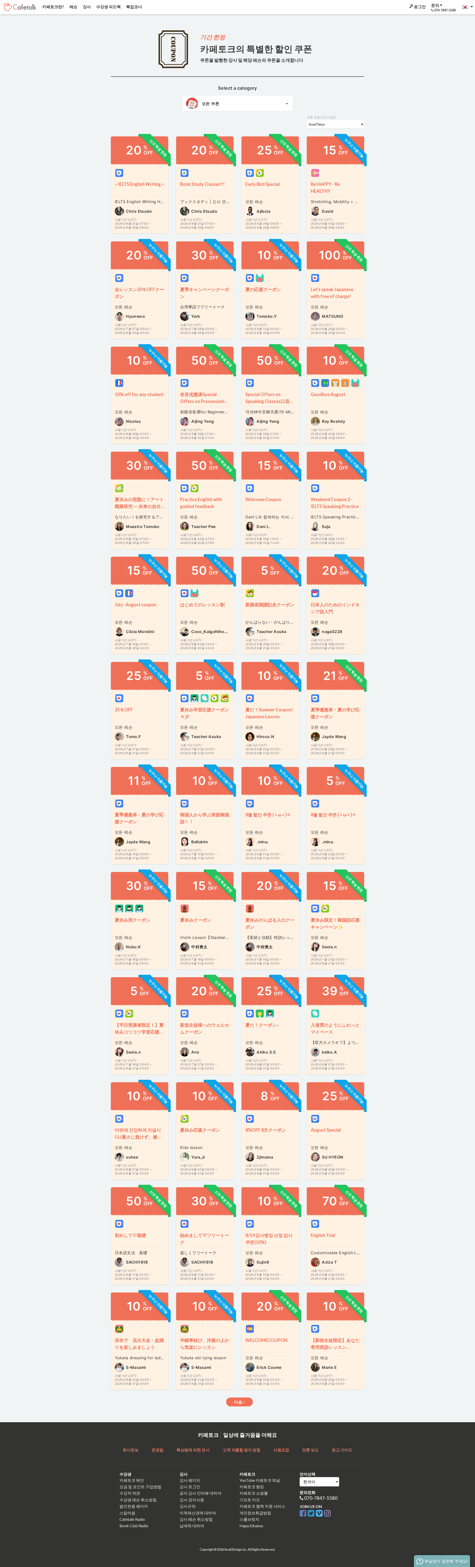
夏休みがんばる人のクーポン (269, 923)
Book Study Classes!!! (202, 184)
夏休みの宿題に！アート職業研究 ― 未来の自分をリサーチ (139, 503)
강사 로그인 (190, 1486)
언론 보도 (310, 1449)
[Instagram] (327, 1513)
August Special (326, 1130)
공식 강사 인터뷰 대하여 (200, 1493)
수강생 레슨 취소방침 (138, 1499)
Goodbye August (328, 394)
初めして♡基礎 (130, 1235)
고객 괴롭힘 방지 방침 (242, 1449)
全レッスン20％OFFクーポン (139, 293)
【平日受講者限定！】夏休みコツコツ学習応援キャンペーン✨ (139, 1028)
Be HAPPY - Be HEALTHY (325, 187)
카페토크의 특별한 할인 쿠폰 (256, 48)
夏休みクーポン (195, 920)
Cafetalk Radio (132, 1519)
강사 (86, 6)
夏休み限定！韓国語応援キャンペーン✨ (335, 923)
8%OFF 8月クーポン (265, 1130)
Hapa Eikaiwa (251, 1525)
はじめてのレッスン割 (202, 604)
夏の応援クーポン (265, 289)
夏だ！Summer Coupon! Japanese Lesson (269, 713)
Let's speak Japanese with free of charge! (332, 293)
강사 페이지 (190, 1480)
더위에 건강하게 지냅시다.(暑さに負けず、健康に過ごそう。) (138, 1133)
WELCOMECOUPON (266, 1340)
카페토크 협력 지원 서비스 (262, 1506)
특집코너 (133, 6)
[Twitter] (312, 1513)
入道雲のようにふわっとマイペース (335, 1028)
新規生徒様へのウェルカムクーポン (204, 1028)
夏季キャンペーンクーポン (204, 293)
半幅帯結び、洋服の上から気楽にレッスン (204, 1343)
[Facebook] (304, 1513)
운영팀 (158, 1449)
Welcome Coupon (263, 499)
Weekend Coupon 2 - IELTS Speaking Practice (335, 503)
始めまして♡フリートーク (204, 1238)
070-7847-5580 (320, 1498)
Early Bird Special (262, 184)
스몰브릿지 (249, 1519)
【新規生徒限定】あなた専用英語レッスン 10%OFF (335, 1344)
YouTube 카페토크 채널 (259, 1480)
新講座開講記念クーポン (269, 604)
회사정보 (131, 1449)
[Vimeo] (320, 1513)
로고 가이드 (342, 1449)
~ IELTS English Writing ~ (139, 184)
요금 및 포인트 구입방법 (140, 1486)
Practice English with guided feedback (201, 503)
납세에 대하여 (192, 1525)
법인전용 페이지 (133, 1506)
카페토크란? (53, 6)
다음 (238, 1401)
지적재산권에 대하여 (198, 1512)
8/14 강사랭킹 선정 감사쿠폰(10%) (268, 1238)
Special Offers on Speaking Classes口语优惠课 (269, 398)
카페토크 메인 (131, 1480)
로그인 (419, 6)
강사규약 (187, 1506)
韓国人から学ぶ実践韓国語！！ (204, 818)
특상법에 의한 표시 (193, 1449)
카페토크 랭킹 (251, 1486)
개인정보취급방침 (255, 1512)
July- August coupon (135, 604)
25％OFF (124, 709)
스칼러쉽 (127, 1512)
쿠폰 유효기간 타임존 (321, 117)
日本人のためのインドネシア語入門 (335, 608)
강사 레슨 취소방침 (196, 1519)
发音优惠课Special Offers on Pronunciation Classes (204, 398)
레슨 (73, 6)
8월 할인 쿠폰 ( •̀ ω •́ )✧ (267, 814)
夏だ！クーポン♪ (262, 1025)
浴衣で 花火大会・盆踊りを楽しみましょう (139, 1343)
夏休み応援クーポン (200, 1130)
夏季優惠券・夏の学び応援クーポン (335, 713)
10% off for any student (139, 394)
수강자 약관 (129, 1493)
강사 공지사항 (192, 1499)
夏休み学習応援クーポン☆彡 (204, 713)
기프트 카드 (249, 1499)
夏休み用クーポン (132, 920)
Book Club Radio (133, 1525)
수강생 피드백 (108, 6)
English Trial (323, 1235)
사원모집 (281, 1449)
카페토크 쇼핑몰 (253, 1493)
